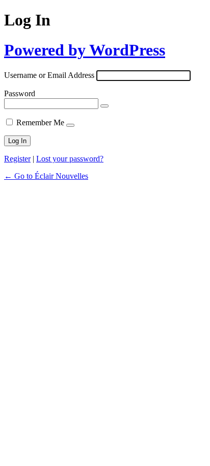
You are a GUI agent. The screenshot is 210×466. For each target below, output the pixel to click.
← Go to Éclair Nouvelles (46, 176)
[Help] (70, 125)
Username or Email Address (49, 75)
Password (19, 93)
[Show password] (104, 105)
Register (17, 158)
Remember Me (40, 122)
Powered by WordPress (84, 50)
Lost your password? (69, 158)
